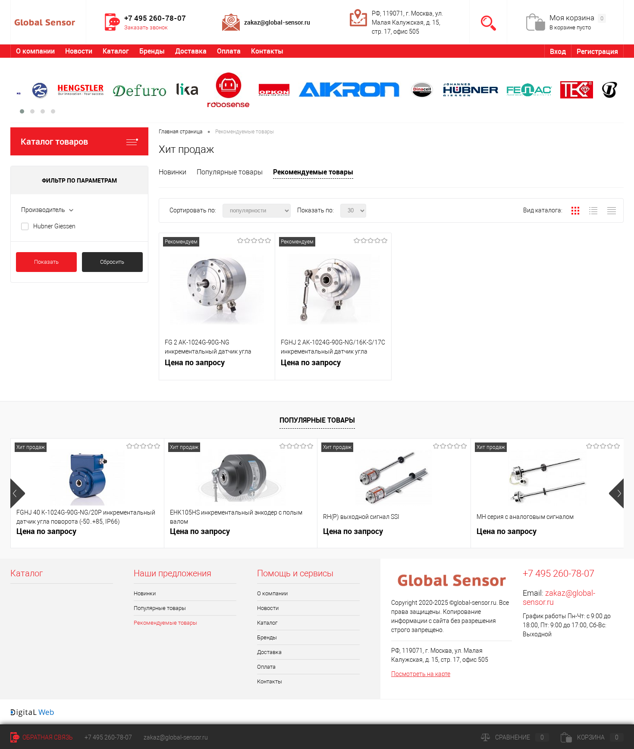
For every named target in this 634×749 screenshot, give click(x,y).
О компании (35, 51)
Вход (558, 51)
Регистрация (597, 51)
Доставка (191, 51)
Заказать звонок (146, 27)
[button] (22, 111)
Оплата (229, 51)
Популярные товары (230, 172)
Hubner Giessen (54, 226)
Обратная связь (47, 737)
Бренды (152, 51)
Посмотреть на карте (420, 673)
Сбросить (112, 262)
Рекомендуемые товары (313, 172)
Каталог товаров (54, 141)
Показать (46, 262)
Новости (78, 51)
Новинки (172, 172)
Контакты (267, 51)
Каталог (116, 51)
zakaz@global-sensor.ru (176, 737)
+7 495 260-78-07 (108, 737)
